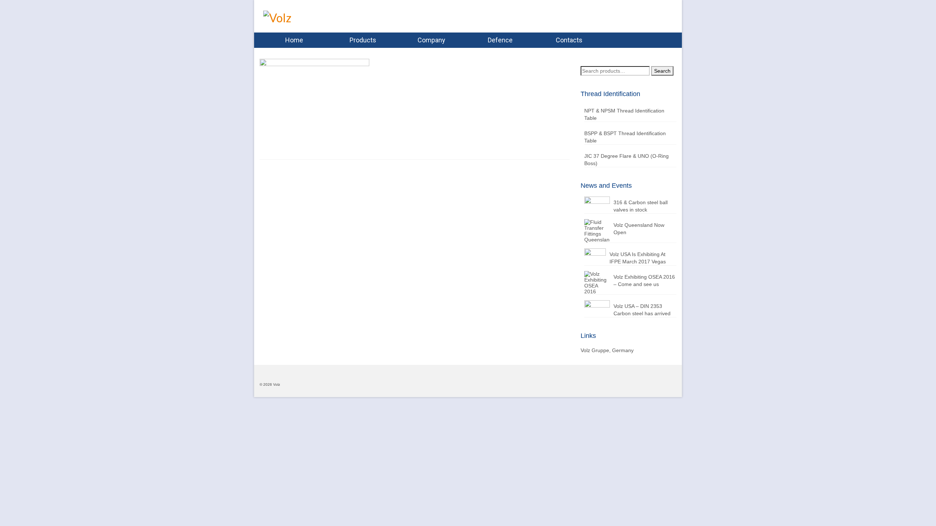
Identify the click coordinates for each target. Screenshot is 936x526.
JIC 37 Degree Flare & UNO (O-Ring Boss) (626, 159)
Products (363, 40)
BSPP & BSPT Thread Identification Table (625, 137)
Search (662, 71)
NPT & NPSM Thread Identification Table (624, 114)
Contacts (569, 40)
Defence (500, 40)
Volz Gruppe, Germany (607, 350)
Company (431, 40)
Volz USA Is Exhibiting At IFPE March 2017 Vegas (637, 257)
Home (294, 40)
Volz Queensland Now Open (639, 228)
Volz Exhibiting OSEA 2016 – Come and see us (644, 280)
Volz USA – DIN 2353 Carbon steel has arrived (642, 309)
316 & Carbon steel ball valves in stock (641, 206)
